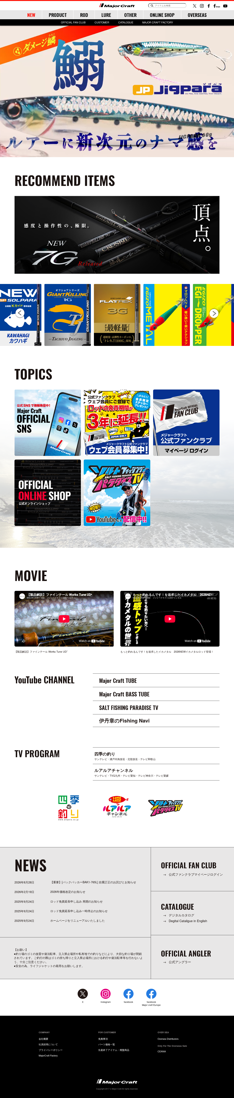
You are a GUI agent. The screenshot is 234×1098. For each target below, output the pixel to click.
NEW (31, 14)
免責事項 (103, 1038)
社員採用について (48, 1044)
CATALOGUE (125, 22)
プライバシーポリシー (51, 1050)
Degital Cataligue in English (188, 921)
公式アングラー (180, 962)
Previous (20, 313)
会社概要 (43, 1038)
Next (214, 313)
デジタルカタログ (181, 915)
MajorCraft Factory (48, 1055)
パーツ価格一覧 (106, 1044)
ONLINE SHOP (162, 14)
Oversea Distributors (168, 1038)
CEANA (162, 1051)
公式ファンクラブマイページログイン (196, 874)
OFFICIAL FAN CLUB (73, 22)
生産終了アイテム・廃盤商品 (113, 1050)
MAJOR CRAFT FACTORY (157, 22)
